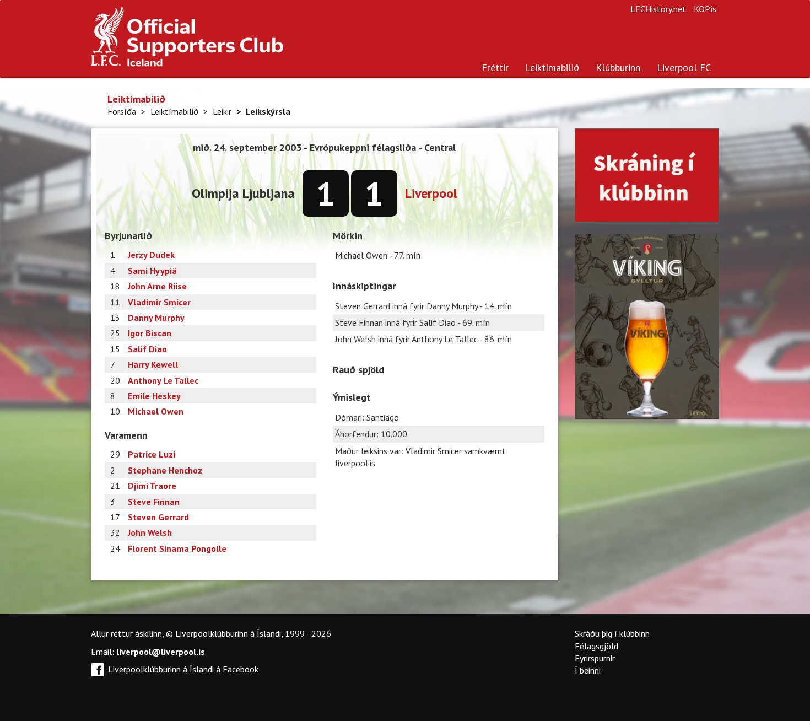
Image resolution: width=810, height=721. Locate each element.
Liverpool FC (684, 67)
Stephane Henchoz (165, 470)
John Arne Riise (157, 286)
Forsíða (121, 111)
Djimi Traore (152, 485)
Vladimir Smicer (159, 302)
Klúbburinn (618, 67)
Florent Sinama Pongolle (177, 548)
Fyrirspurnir (595, 658)
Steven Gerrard (158, 517)
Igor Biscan (149, 332)
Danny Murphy (156, 317)
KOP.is (705, 8)
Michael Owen (155, 411)
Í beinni (588, 670)
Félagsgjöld (596, 646)
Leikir (222, 111)
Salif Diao (147, 348)
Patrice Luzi (151, 454)
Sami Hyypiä (152, 270)
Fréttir (495, 67)
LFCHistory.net (658, 8)
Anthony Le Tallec (163, 380)
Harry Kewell (153, 364)
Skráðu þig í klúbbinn (612, 633)
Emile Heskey (154, 395)
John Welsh (150, 532)
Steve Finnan (154, 501)
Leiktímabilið (552, 67)
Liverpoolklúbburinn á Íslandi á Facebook (183, 669)
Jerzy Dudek (151, 254)
